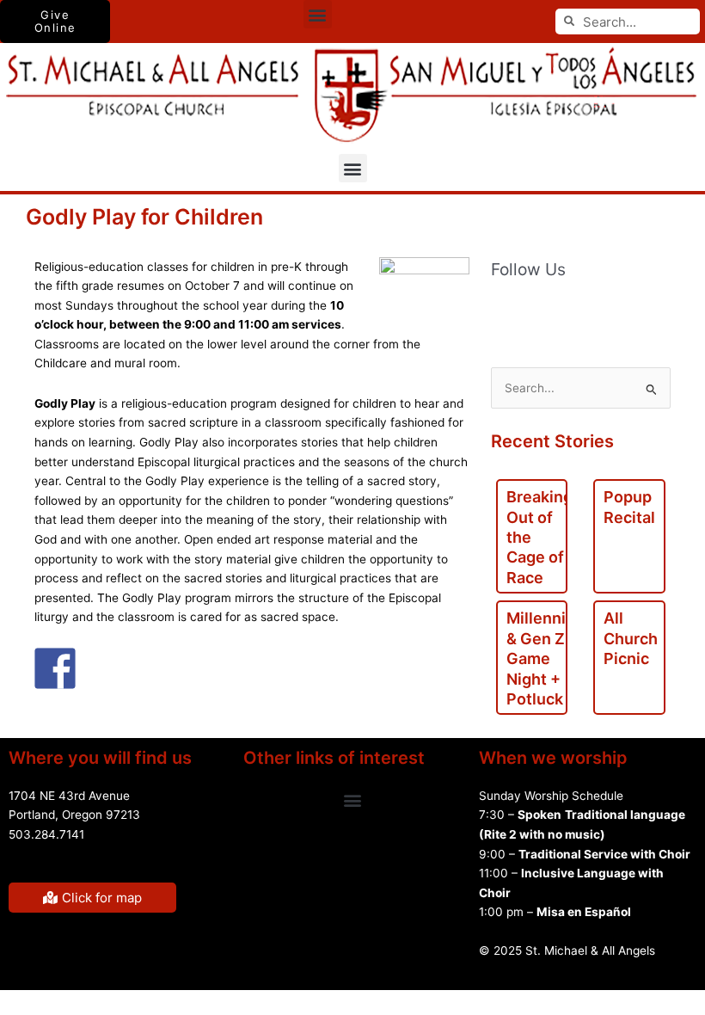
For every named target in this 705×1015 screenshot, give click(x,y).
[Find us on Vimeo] (613, 311)
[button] (317, 14)
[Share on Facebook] (55, 668)
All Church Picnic (631, 638)
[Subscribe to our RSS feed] (541, 311)
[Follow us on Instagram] (649, 311)
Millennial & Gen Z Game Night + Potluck (542, 658)
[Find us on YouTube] (577, 311)
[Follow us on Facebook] (504, 311)
